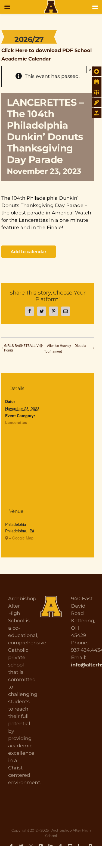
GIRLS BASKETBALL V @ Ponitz (23, 347)
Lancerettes (16, 422)
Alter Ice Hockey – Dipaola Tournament (65, 348)
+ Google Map (21, 538)
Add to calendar (29, 251)
